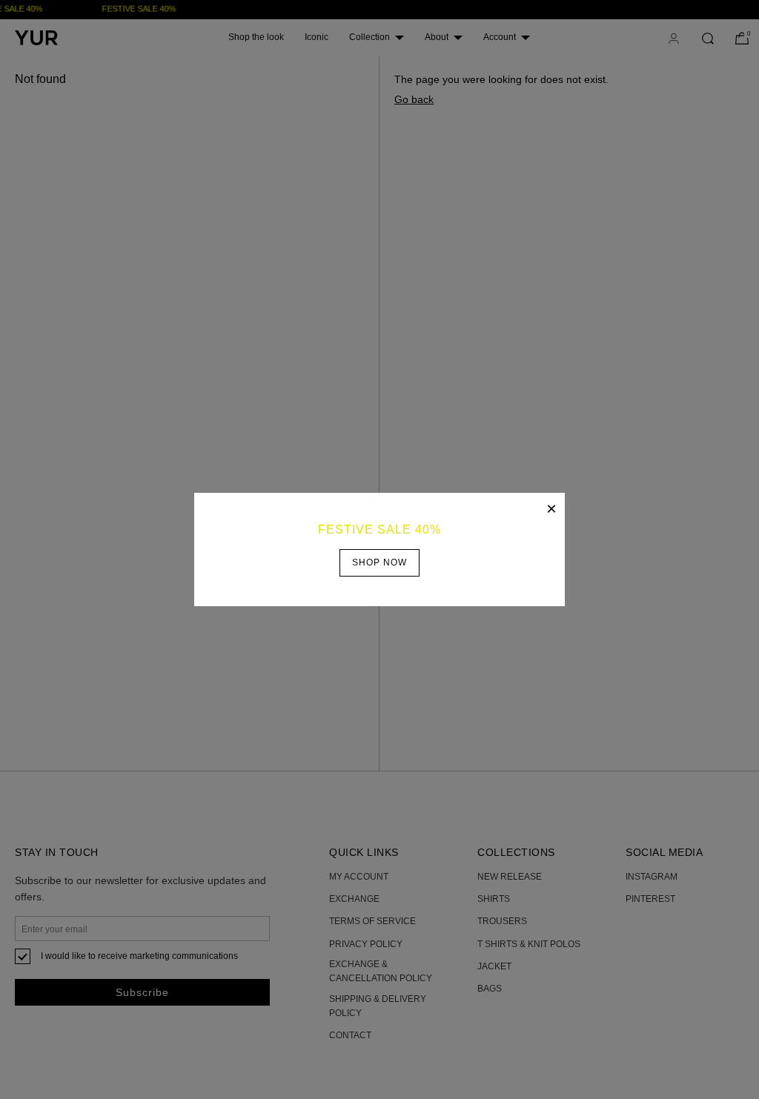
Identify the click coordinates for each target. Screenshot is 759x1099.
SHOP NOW (379, 562)
